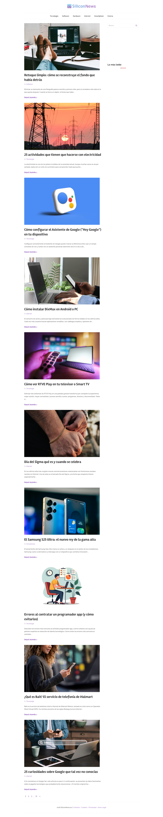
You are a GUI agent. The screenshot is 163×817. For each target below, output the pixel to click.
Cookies (84, 807)
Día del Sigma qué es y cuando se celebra (52, 462)
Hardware (76, 16)
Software (65, 16)
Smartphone (99, 16)
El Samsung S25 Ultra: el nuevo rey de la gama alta (60, 540)
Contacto (76, 807)
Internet (87, 16)
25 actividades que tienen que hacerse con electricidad (62, 155)
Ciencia (110, 16)
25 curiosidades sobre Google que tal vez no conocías (61, 772)
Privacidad (92, 807)
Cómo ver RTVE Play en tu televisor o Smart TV (56, 384)
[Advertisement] (123, 44)
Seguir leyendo (30, 97)
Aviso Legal (102, 807)
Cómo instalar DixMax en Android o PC (51, 309)
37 (36, 796)
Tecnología (54, 16)
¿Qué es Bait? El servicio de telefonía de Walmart (58, 697)
